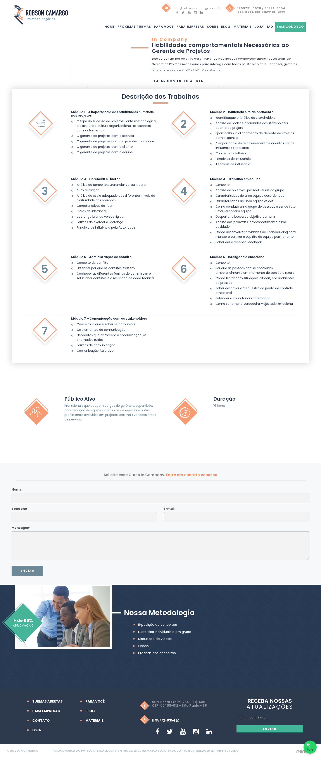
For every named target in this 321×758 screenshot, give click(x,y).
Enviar (27, 570)
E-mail (169, 508)
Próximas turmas (134, 26)
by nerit (302, 751)
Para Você (95, 701)
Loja (259, 26)
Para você (164, 26)
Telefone (19, 508)
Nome (17, 489)
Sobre (212, 26)
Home (110, 26)
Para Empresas (190, 26)
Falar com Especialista (178, 81)
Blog (226, 26)
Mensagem (21, 527)
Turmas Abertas (47, 701)
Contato (41, 720)
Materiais (242, 26)
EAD (269, 26)
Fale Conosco (290, 26)
